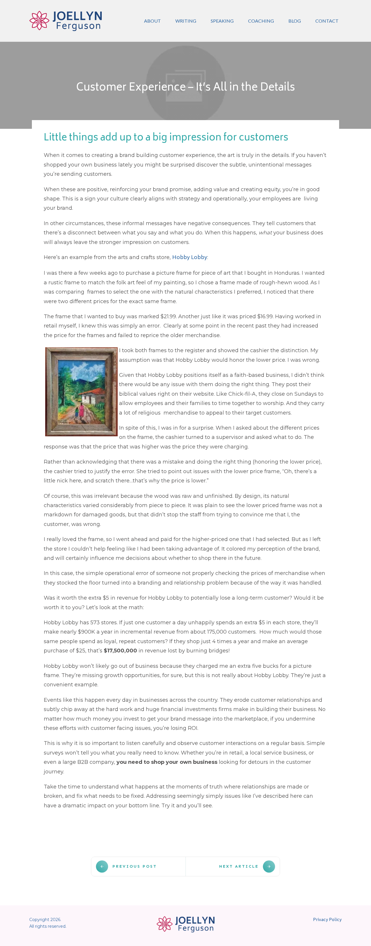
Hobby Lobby (189, 258)
